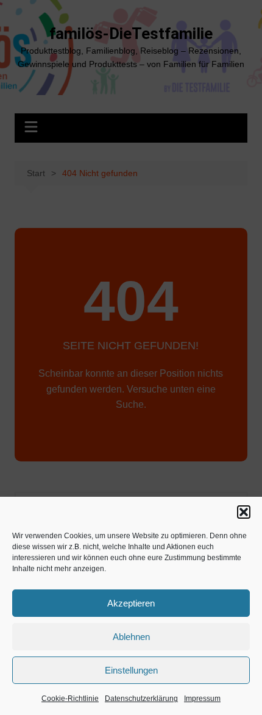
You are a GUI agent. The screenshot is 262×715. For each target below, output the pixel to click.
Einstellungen (131, 670)
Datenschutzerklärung (141, 698)
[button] (244, 512)
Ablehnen (131, 636)
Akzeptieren (131, 603)
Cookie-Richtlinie (70, 698)
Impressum (202, 698)
